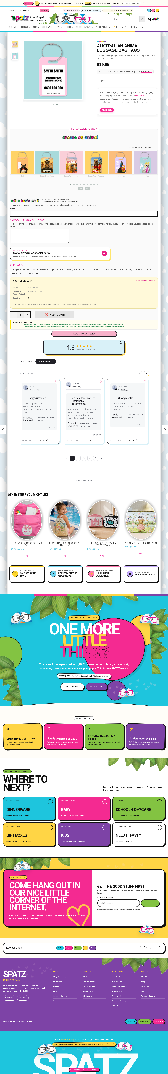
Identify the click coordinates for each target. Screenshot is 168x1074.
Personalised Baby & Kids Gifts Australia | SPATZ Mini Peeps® (57, 19)
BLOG (19, 10)
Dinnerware (57, 982)
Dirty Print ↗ (158, 1021)
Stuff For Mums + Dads (105, 58)
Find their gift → (97, 686)
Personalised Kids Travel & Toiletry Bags (103, 544)
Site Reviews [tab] (26, 361)
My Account (146, 986)
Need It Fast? (88, 991)
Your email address (105, 897)
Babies (56, 986)
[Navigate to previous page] (66, 458)
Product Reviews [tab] (46, 361)
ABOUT (11, 10)
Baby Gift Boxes (89, 986)
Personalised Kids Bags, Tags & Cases (110, 56)
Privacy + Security (148, 996)
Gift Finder (87, 977)
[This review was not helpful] (46, 440)
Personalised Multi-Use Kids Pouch (141, 543)
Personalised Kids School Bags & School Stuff (139, 56)
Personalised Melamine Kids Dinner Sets (45, 419)
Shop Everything (59, 977)
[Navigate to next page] (101, 458)
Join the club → (150, 903)
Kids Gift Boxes (89, 982)
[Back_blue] (14, 56)
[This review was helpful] (41, 440)
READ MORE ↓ (107, 110)
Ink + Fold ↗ (131, 1021)
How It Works (117, 982)
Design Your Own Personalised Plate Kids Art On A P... (89, 424)
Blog (143, 982)
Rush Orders (117, 991)
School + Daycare (60, 996)
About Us (144, 977)
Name (12, 209)
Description (101, 80)
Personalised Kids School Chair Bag (27, 544)
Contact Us (116, 1006)
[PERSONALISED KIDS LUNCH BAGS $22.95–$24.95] (165, 429)
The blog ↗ (23, 998)
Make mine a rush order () (25, 273)
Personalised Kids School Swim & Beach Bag (65, 544)
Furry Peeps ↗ (144, 1021)
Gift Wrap (57, 1001)
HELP (35, 10)
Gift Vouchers (88, 996)
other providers (146, 72)
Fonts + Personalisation (121, 986)
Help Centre (116, 977)
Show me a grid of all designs (140, 147)
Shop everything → (72, 686)
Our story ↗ (9, 998)
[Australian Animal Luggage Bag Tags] (14, 44)
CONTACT (44, 10)
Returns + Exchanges (120, 1001)
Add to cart (57, 315)
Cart (142, 991)
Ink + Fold (139, 95)
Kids (55, 991)
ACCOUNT (26, 10)
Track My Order (118, 996)
